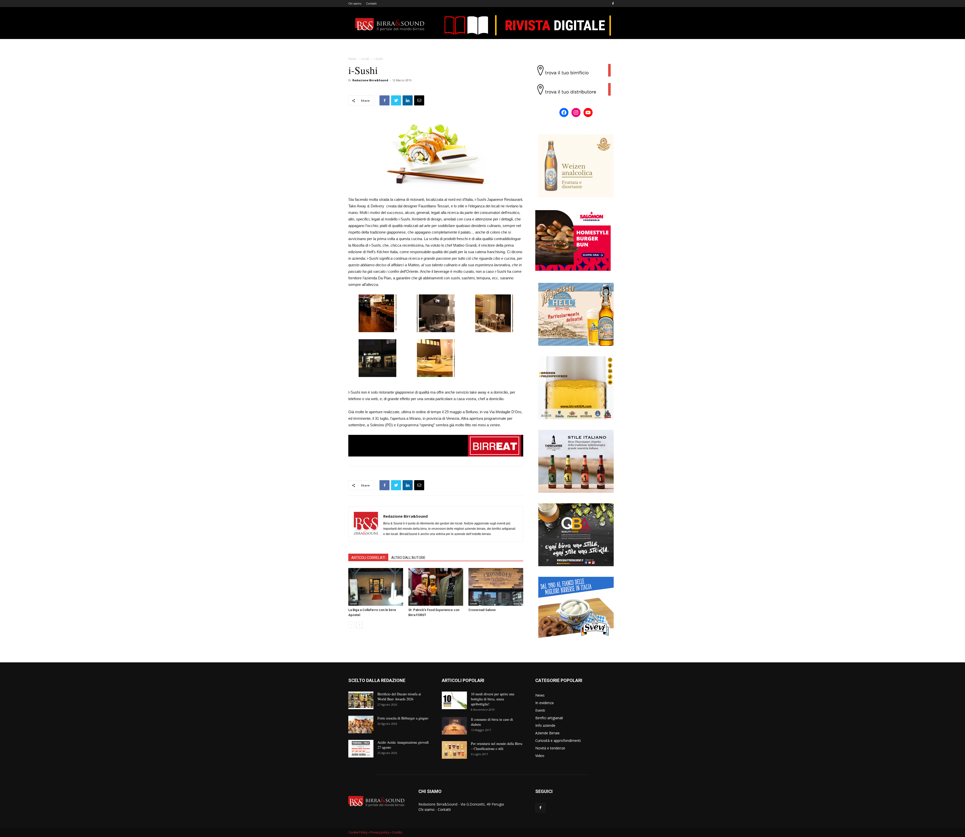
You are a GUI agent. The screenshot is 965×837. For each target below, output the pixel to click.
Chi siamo (354, 3)
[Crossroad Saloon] (495, 587)
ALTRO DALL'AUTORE (408, 558)
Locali (365, 59)
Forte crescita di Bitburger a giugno (402, 718)
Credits (397, 832)
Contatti (371, 3)
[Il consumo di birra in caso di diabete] (454, 726)
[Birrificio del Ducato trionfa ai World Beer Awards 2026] (360, 700)
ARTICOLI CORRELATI (368, 558)
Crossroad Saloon (482, 610)
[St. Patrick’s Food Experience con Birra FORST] (435, 587)
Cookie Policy (357, 832)
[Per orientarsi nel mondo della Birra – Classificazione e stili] (454, 750)
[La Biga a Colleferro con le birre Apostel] (375, 587)
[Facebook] (613, 3)
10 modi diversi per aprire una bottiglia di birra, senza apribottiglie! (492, 699)
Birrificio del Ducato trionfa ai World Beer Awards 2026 (399, 696)
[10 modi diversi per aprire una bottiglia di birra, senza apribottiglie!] (454, 700)
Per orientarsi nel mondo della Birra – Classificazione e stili (496, 746)
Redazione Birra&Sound (370, 80)
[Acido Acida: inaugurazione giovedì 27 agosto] (360, 748)
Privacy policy (379, 832)
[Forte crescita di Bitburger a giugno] (360, 724)
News (352, 59)
